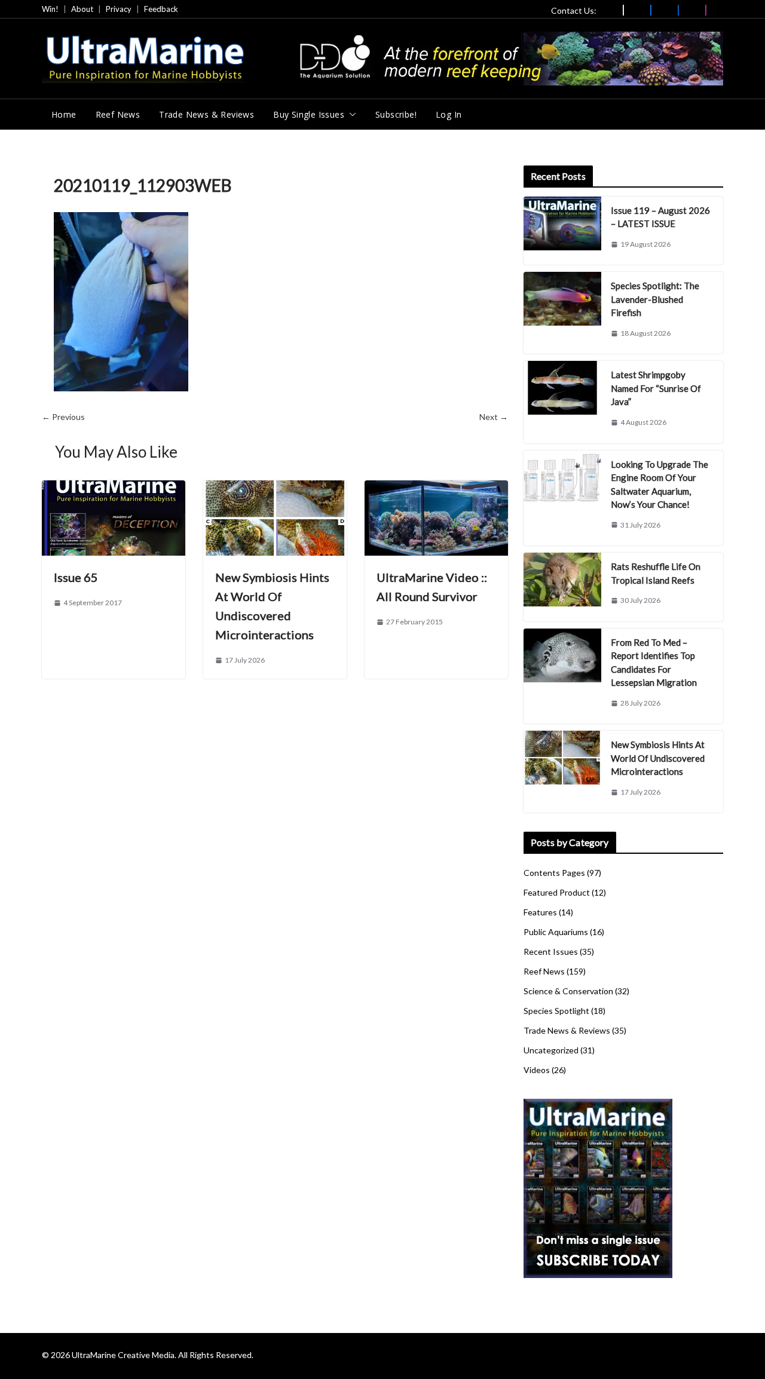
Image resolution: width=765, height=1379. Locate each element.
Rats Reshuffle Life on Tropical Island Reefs (655, 573)
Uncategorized (551, 1050)
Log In (448, 114)
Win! (50, 9)
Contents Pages (554, 873)
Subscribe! (396, 114)
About (82, 9)
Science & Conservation (568, 991)
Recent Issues (551, 951)
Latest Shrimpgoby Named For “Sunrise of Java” (656, 388)
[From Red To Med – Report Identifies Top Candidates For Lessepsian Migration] (562, 676)
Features (540, 912)
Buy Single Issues (308, 114)
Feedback (161, 9)
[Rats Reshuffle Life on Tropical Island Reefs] (562, 587)
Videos (537, 1070)
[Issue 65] (113, 488)
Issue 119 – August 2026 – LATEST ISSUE (660, 217)
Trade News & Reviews (206, 114)
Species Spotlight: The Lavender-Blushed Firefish (655, 299)
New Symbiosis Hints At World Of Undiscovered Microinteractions (658, 758)
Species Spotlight (556, 1011)
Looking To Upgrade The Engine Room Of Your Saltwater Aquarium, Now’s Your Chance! (659, 484)
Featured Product (557, 892)
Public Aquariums (556, 932)
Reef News (118, 114)
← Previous (63, 417)
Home (63, 114)
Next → (493, 417)
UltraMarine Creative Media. (124, 1355)
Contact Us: (573, 10)
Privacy (118, 9)
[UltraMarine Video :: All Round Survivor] (436, 488)
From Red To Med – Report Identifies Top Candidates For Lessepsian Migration (654, 662)
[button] (350, 114)
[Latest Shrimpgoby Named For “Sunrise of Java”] (562, 402)
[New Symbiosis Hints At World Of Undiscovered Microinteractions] (275, 488)
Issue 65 (76, 577)
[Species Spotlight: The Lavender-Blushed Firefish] (562, 313)
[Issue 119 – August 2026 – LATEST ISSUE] (562, 231)
